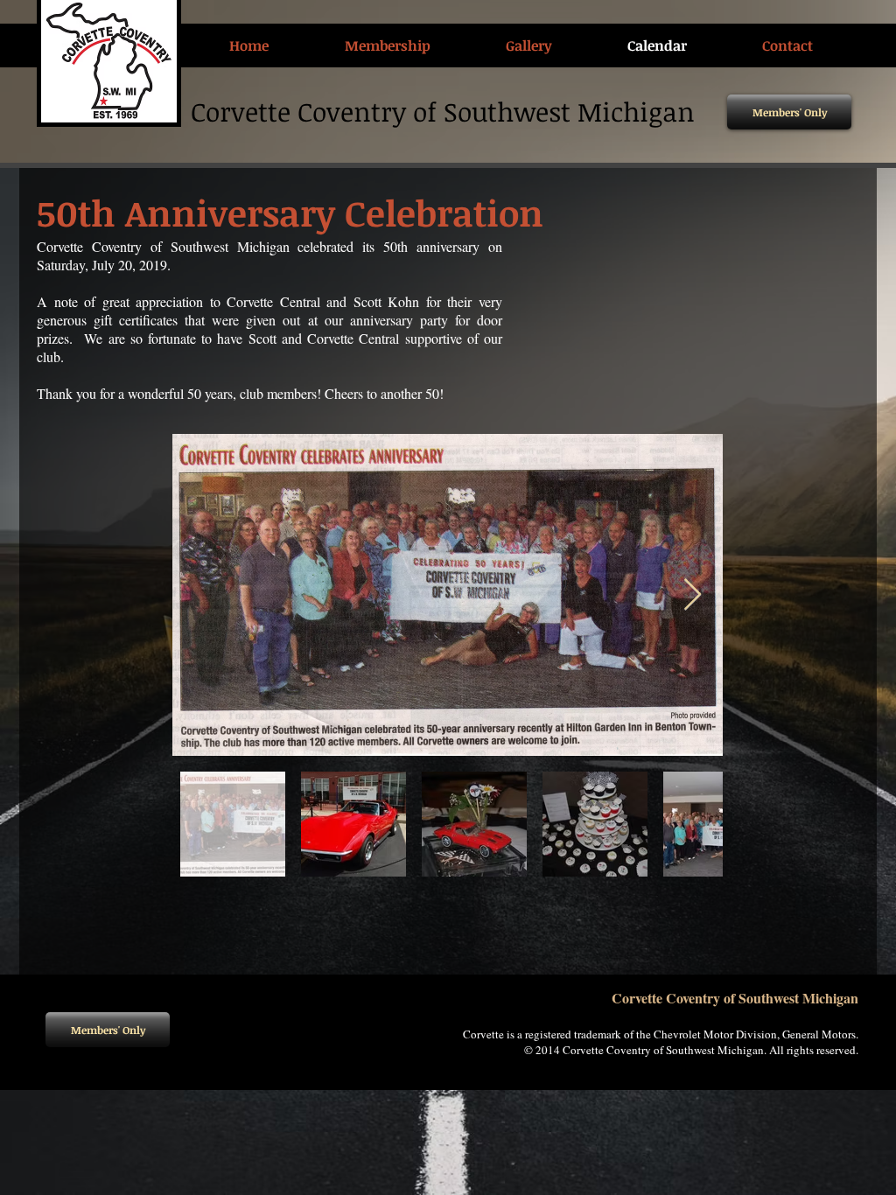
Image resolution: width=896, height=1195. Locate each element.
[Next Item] (692, 595)
